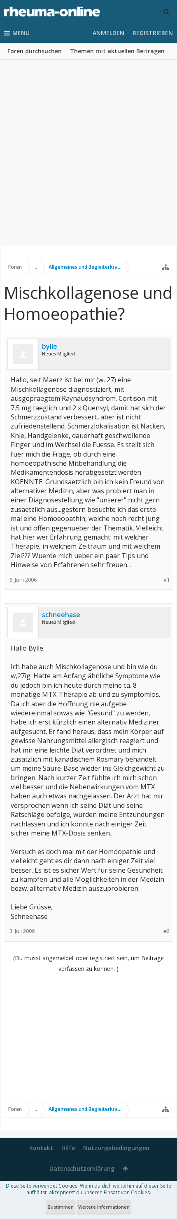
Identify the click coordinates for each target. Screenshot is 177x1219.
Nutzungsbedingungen (116, 1148)
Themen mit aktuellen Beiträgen (117, 51)
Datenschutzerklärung (81, 1168)
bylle (49, 346)
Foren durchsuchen (34, 51)
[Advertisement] (88, 152)
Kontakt (41, 1148)
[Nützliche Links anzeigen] (165, 267)
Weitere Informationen (104, 1207)
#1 (166, 579)
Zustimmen (60, 1207)
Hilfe (68, 1148)
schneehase (61, 615)
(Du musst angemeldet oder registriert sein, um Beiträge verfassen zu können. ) (88, 963)
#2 (166, 931)
